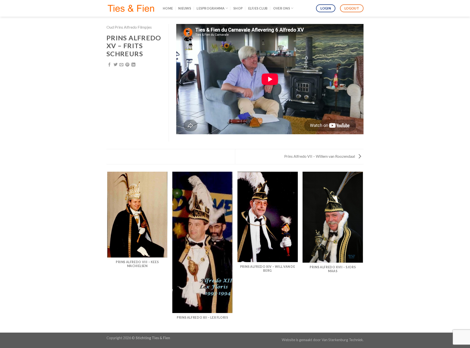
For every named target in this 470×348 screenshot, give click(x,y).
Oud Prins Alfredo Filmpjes (129, 27)
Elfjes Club (258, 8)
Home (168, 8)
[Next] (362, 251)
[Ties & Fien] (130, 8)
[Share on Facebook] (109, 65)
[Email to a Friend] (121, 65)
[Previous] (107, 251)
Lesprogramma (210, 8)
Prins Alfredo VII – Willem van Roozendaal (320, 156)
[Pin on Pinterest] (127, 65)
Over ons (281, 8)
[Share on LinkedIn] (133, 65)
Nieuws (184, 8)
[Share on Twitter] (116, 65)
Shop (238, 8)
